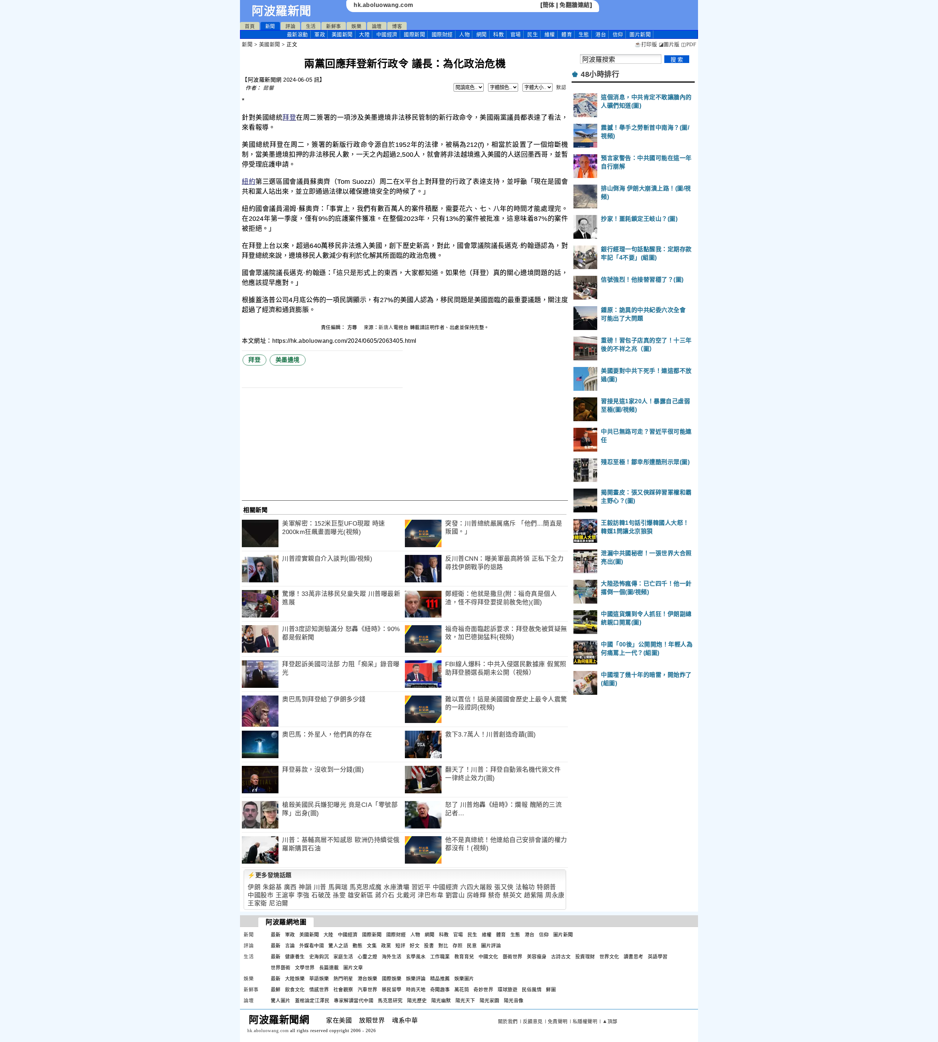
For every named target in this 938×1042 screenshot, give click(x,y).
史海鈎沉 (319, 956)
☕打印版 (646, 44)
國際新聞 (414, 34)
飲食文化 (295, 989)
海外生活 (392, 956)
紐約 (248, 181)
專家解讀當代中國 (353, 1000)
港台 (600, 34)
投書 (429, 945)
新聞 (270, 26)
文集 (372, 945)
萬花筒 (461, 989)
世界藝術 (281, 967)
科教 (498, 34)
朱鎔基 (272, 887)
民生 (532, 34)
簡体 (549, 5)
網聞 (481, 34)
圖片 (640, 34)
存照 (457, 945)
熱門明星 (343, 978)
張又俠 (504, 887)
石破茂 (321, 895)
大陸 (364, 34)
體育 (566, 34)
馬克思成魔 (366, 887)
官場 (515, 34)
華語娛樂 (319, 978)
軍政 (319, 34)
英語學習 (658, 956)
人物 (464, 34)
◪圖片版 (669, 44)
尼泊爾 (278, 903)
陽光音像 (514, 1000)
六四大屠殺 (476, 887)
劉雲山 (455, 895)
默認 (561, 87)
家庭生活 (343, 956)
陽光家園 (489, 1000)
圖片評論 (491, 945)
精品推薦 (440, 978)
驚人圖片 (281, 1000)
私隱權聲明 (585, 1021)
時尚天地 (416, 989)
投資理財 (585, 956)
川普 (320, 887)
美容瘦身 (537, 956)
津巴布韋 (430, 895)
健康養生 (295, 956)
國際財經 (442, 34)
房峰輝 (476, 895)
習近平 (421, 887)
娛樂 (356, 26)
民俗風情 (532, 989)
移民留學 (392, 989)
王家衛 (257, 903)
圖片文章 (353, 967)
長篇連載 (329, 967)
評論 (290, 26)
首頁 (250, 26)
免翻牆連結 (575, 5)
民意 (472, 945)
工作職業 (440, 956)
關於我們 (508, 1021)
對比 (443, 945)
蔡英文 (512, 895)
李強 (303, 895)
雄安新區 (360, 895)
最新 (297, 34)
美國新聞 (342, 34)
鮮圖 (551, 989)
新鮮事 (333, 26)
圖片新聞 (563, 934)
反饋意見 (533, 1021)
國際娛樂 (392, 978)
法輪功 (525, 887)
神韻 (305, 887)
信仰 (618, 34)
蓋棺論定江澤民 (312, 1000)
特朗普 (546, 887)
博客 (397, 26)
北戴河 (406, 895)
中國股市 (260, 895)
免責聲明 (558, 1021)
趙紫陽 (533, 895)
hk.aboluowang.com (383, 5)
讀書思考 (633, 956)
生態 (584, 34)
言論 (290, 945)
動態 (357, 945)
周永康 (555, 895)
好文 (415, 945)
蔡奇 (494, 895)
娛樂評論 (416, 978)
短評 (400, 945)
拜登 (289, 117)
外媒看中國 (311, 945)
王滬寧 (285, 895)
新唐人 (386, 327)
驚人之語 (338, 945)
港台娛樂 (367, 978)
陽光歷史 (417, 1000)
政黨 (386, 945)
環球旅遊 (507, 989)
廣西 (290, 887)
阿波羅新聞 (281, 11)
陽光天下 (465, 1000)
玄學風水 (416, 956)
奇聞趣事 (440, 989)
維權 (549, 34)
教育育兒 (464, 956)
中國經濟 (387, 34)
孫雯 (339, 895)
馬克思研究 (390, 1000)
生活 (311, 26)
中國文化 (488, 956)
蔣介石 (385, 895)
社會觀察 (343, 989)
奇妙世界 (483, 989)
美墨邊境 (288, 360)
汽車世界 (367, 989)
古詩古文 (561, 956)
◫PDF (688, 44)
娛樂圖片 (464, 978)
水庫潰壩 (396, 887)
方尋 (353, 327)
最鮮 (276, 989)
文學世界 (305, 967)
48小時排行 (600, 74)
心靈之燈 (367, 956)
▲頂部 (609, 1021)
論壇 (377, 26)
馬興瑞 (338, 887)
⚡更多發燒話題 (270, 875)
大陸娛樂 (295, 978)
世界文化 (609, 956)
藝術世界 (512, 956)
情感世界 (319, 989)
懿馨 (268, 88)
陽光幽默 (441, 1000)
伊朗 (254, 887)
